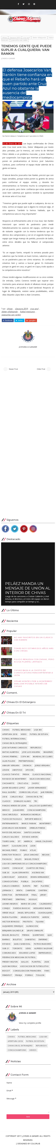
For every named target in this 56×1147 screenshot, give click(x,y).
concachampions (36, 810)
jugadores (18, 810)
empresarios (45, 953)
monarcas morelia (31, 814)
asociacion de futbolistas (34, 966)
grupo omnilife (35, 930)
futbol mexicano (27, 311)
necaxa (46, 855)
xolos (18, 859)
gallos (25, 962)
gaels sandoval (22, 944)
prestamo (7, 899)
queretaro (38, 935)
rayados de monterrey (14, 779)
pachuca (7, 859)
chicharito (8, 783)
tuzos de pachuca (12, 819)
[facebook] (18, 4)
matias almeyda (10, 752)
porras (29, 975)
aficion (30, 770)
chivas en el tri (34, 797)
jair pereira (47, 792)
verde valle (8, 913)
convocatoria (10, 881)
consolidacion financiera (27, 971)
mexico (6, 810)
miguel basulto (10, 935)
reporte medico (33, 819)
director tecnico (11, 855)
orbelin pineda (37, 828)
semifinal (20, 899)
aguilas (33, 899)
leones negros (10, 904)
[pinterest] (34, 4)
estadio (6, 944)
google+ (32, 320)
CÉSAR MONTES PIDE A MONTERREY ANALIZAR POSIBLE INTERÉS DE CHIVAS (33, 683)
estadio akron (30, 837)
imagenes (48, 752)
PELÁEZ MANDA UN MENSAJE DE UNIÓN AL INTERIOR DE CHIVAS (27, 588)
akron (45, 917)
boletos (17, 939)
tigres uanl (8, 841)
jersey (43, 895)
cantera (43, 890)
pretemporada (26, 761)
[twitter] (24, 4)
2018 (4, 797)
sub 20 (5, 872)
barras (6, 939)
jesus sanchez (31, 855)
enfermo (43, 939)
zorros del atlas (28, 792)
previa (26, 774)
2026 (46, 962)
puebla (24, 881)
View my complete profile (30, 1023)
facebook (8, 320)
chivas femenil (10, 756)
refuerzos (36, 748)
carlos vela (16, 797)
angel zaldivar (44, 841)
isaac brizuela (10, 814)
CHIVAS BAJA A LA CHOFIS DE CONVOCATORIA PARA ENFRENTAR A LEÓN (33, 672)
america (28, 841)
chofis (35, 783)
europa (27, 886)
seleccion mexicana (40, 779)
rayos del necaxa (11, 832)
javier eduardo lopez (13, 788)
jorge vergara (42, 765)
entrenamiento (10, 823)
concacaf (18, 868)
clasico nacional (42, 774)
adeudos (22, 877)
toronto (17, 948)
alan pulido (8, 761)
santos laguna (32, 832)
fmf (36, 886)
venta (19, 890)
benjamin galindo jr (13, 930)
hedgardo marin (42, 908)
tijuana (40, 922)
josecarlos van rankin (19, 40)
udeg (28, 948)
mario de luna (28, 904)
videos (32, 1050)
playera (45, 886)
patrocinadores (42, 944)
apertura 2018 (9, 734)
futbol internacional (14, 739)
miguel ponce (32, 859)
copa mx (25, 756)
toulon (40, 975)
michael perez (9, 850)
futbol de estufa (39, 734)
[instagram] (29, 4)
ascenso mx (38, 872)
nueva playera (10, 917)
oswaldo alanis (22, 801)
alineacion (32, 926)
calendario (46, 904)
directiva (7, 895)
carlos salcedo (10, 837)
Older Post (41, 369)
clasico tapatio (10, 774)
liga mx (38, 730)
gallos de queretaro (40, 806)
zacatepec (37, 881)
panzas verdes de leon (14, 806)
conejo (6, 908)
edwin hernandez (40, 877)
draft (5, 846)
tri (35, 801)
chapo (5, 868)
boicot (6, 971)
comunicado (9, 953)
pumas (23, 850)
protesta (27, 922)
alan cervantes (21, 872)
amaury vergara (10, 765)
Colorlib (35, 1143)
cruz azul (26, 38)
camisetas (30, 939)
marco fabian (29, 823)
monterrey (45, 823)
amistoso (17, 770)
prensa (25, 935)
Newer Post (13, 369)
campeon (30, 890)
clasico (6, 801)
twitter (20, 320)
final (34, 895)
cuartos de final (35, 868)
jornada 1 (7, 890)
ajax (50, 935)
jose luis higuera (31, 752)
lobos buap (8, 877)
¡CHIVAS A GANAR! (8, 58)
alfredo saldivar (43, 948)
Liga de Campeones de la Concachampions (24, 864)
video (24, 734)
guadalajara (45, 913)
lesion (5, 770)
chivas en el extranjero (14, 743)
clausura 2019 (15, 38)
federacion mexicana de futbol (19, 957)
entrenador (22, 895)
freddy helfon (10, 962)
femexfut (7, 975)
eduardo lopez (27, 953)
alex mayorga (9, 966)
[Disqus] (28, 411)
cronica (27, 765)
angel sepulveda (26, 913)
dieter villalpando (39, 38)
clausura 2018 (19, 846)
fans (47, 971)
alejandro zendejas (12, 926)
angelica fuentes (30, 917)
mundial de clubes (43, 756)
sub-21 (5, 948)
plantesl (36, 962)
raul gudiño (9, 792)
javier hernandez (37, 788)
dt (19, 841)
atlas (33, 850)
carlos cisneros (11, 886)
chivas (4, 38)
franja (18, 975)
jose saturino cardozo (14, 748)
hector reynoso (11, 922)
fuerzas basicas (21, 908)
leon (32, 846)
